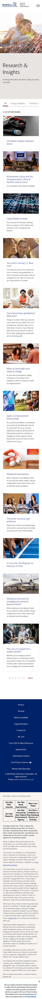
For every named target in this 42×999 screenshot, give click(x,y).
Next (30, 678)
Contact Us (21, 730)
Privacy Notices (30, 997)
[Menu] (38, 5)
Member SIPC (12, 918)
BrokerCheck (21, 750)
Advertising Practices (21, 756)
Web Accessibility (21, 718)
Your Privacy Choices (19, 762)
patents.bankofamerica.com (24, 779)
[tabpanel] (21, 396)
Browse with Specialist (21, 769)
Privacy (21, 705)
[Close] (39, 981)
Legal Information (21, 724)
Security (21, 711)
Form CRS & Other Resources (21, 743)
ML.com (21, 737)
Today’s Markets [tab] (18, 103)
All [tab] (5, 103)
